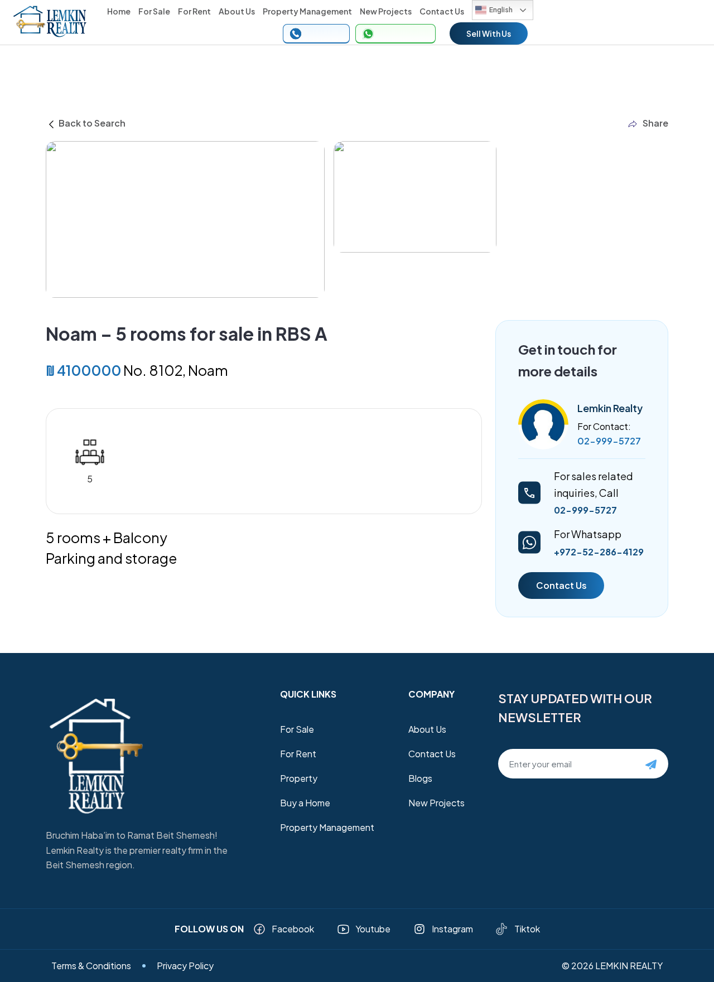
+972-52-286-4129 (599, 552)
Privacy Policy (185, 965)
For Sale (154, 11)
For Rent (194, 11)
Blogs (420, 778)
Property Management (307, 11)
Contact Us (441, 11)
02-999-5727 (609, 441)
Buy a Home (305, 803)
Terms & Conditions (91, 965)
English (501, 10)
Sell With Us (488, 33)
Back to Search (91, 123)
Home (119, 11)
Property (298, 778)
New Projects (386, 11)
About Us (237, 11)
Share (655, 123)
